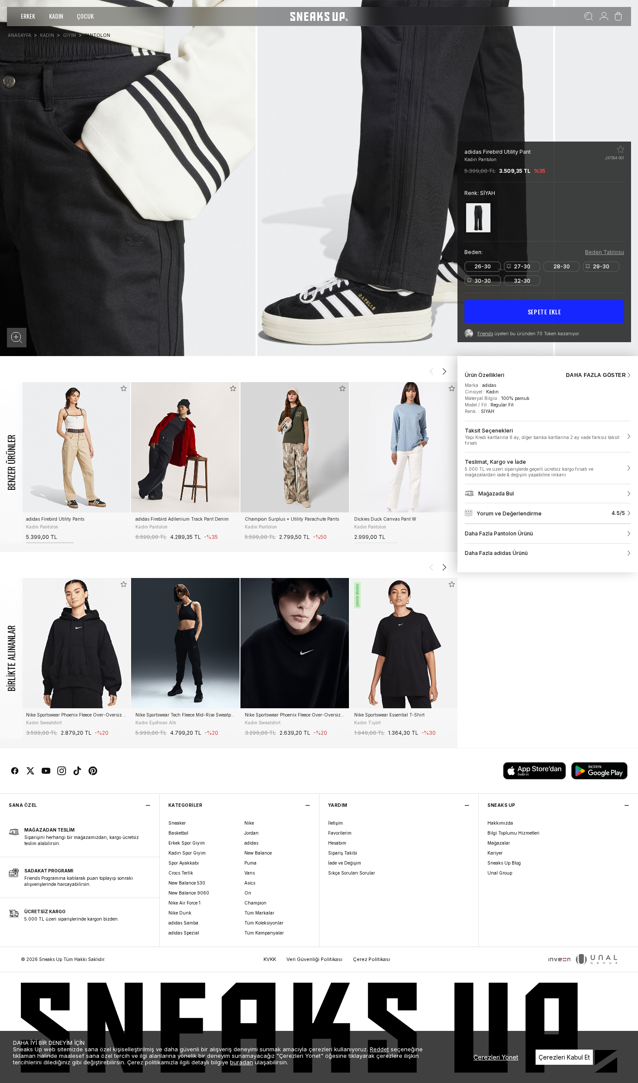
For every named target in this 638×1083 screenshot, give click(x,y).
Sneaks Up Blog (504, 862)
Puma (250, 862)
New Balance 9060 (188, 892)
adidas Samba (183, 922)
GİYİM (69, 35)
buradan (241, 1062)
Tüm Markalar (259, 912)
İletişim (335, 822)
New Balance (258, 852)
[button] (16, 337)
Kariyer (495, 852)
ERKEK (28, 15)
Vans (249, 872)
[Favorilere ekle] (620, 149)
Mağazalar (498, 842)
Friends (485, 333)
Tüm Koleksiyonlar (263, 922)
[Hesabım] (604, 16)
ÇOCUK (85, 15)
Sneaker (177, 822)
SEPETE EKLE (544, 311)
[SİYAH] (478, 217)
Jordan (251, 832)
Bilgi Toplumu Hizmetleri (513, 832)
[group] (76, 462)
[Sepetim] (618, 16)
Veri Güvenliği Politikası (314, 959)
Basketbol (178, 832)
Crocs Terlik (180, 872)
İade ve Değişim (344, 862)
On (247, 892)
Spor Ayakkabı (183, 862)
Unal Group (499, 872)
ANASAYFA (19, 35)
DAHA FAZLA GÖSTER (596, 375)
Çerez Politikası (371, 959)
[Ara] (588, 16)
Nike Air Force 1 (184, 902)
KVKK (269, 959)
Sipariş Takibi (342, 852)
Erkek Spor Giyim (186, 842)
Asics (249, 882)
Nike (249, 822)
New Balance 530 (186, 882)
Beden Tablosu (604, 252)
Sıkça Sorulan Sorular (351, 872)
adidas (251, 842)
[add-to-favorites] (123, 388)
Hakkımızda (500, 822)
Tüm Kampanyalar (264, 932)
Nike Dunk (179, 912)
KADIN (56, 15)
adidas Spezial (183, 932)
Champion (255, 902)
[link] (548, 436)
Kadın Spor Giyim (187, 852)
